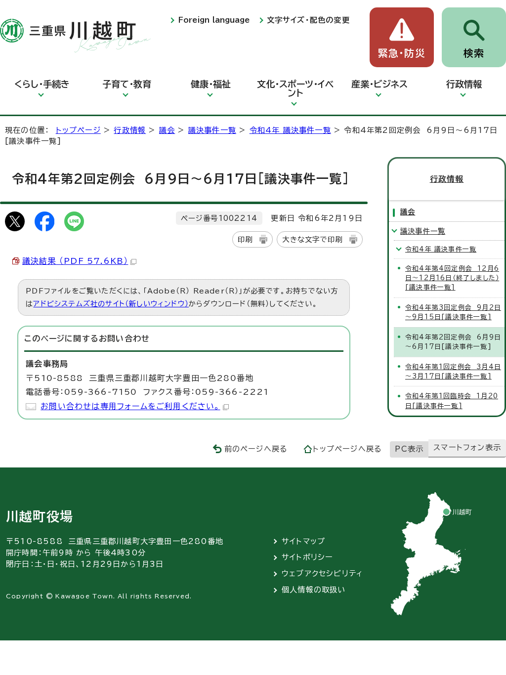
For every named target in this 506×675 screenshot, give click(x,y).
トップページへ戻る (347, 449)
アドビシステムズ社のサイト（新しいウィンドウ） (111, 303)
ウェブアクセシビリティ (322, 573)
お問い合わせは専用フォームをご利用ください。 (130, 406)
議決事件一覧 (212, 130)
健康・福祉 (211, 84)
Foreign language (214, 20)
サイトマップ (303, 541)
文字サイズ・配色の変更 (308, 20)
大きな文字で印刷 (312, 239)
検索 (474, 53)
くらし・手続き (42, 84)
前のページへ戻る (256, 449)
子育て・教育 (126, 84)
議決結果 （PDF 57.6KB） (75, 261)
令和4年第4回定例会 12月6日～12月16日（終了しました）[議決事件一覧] (452, 278)
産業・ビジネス (379, 84)
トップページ (78, 130)
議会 (167, 130)
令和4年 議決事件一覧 (290, 130)
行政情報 (464, 84)
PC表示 (409, 449)
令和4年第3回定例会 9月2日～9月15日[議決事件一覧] (453, 312)
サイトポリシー (307, 557)
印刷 (245, 239)
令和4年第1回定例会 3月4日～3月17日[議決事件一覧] (453, 372)
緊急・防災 (401, 53)
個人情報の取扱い (314, 589)
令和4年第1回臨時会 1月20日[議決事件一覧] (451, 401)
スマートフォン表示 (467, 447)
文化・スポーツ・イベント (295, 88)
